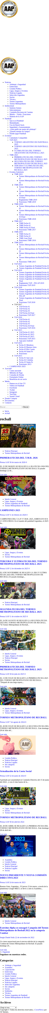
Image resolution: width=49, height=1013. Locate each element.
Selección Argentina (17, 95)
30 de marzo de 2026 (18, 462)
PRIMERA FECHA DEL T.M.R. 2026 (19, 458)
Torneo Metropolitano (18, 104)
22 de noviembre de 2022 (24, 937)
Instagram (13, 392)
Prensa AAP (5, 462)
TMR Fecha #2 (25, 225)
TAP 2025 (13, 140)
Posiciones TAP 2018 (27, 302)
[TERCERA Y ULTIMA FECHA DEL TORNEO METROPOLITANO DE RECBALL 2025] (18, 548)
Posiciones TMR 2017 (27, 230)
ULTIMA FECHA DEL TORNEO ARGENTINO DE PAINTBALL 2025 (29, 152)
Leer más (3, 475)
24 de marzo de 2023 (17, 882)
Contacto (8, 403)
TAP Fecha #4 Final (26, 313)
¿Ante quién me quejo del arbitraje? (23, 129)
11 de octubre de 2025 (18, 616)
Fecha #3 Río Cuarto (27, 349)
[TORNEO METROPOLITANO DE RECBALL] (18, 704)
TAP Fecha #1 (24, 307)
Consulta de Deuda (17, 375)
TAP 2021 (18, 264)
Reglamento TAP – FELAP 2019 (31, 283)
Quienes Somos (15, 108)
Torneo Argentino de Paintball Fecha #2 (34, 268)
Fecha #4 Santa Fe (26, 351)
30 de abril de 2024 (17, 822)
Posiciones (23, 354)
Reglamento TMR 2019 (28, 200)
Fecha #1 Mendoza (26, 345)
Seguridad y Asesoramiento (20, 127)
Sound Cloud (15, 396)
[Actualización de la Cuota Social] (18, 754)
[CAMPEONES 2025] (18, 495)
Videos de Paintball (17, 386)
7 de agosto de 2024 (17, 722)
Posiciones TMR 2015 (27, 262)
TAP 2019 (18, 270)
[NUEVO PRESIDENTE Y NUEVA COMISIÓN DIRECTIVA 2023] (18, 856)
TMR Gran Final (25, 238)
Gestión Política (15, 89)
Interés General (10, 499)
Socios (12, 97)
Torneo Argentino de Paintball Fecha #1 (34, 266)
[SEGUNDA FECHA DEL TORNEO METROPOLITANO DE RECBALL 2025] (18, 598)
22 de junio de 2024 (17, 776)
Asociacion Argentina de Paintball (18, 38)
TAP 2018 (18, 287)
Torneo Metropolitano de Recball (17, 453)
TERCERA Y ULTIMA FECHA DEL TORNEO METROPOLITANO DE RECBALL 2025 (28, 168)
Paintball (8, 119)
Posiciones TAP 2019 (27, 285)
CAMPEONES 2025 (18, 366)
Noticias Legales (16, 93)
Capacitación (10, 970)
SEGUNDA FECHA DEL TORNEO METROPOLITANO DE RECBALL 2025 (30, 162)
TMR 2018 (18, 204)
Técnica (12, 99)
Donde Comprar (11, 398)
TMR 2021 (18, 174)
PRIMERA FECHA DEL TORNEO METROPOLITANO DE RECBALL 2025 (30, 158)
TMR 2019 (18, 185)
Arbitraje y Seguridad (18, 84)
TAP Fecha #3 (24, 311)
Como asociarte (15, 371)
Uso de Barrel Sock (17, 125)
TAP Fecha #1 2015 (26, 332)
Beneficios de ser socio (18, 379)
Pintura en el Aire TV (18, 383)
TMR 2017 (18, 221)
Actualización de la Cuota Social (16, 771)
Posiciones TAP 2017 (27, 315)
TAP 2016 (18, 317)
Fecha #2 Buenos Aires (28, 347)
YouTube (13, 394)
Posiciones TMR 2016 (27, 240)
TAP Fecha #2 (24, 309)
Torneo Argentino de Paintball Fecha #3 (34, 277)
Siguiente (6, 952)
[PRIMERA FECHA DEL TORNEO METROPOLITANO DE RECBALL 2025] (18, 650)
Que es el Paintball (17, 121)
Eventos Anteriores (17, 172)
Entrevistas (14, 87)
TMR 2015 (18, 243)
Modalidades (14, 123)
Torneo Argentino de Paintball (16, 503)
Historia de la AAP (17, 116)
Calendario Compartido (18, 138)
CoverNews (39, 1010)
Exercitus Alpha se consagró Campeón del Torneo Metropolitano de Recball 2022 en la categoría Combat (24, 930)
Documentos (9, 401)
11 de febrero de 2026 (18, 515)
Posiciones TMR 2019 (27, 202)
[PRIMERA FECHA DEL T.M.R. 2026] (18, 447)
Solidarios (8, 991)
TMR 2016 (18, 232)
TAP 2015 (18, 330)
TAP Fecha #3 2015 (26, 336)
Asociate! (8, 369)
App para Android (26, 341)
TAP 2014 (18, 343)
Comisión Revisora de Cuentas (21, 112)
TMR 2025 (14, 155)
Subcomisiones (15, 110)
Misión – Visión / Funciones (20, 114)
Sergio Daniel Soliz (7, 937)
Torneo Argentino (16, 102)
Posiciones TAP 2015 (27, 339)
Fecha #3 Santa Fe (26, 362)
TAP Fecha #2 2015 (26, 334)
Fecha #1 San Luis (26, 358)
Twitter (12, 390)
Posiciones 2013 (25, 364)
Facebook (13, 388)
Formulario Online (16, 377)
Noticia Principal (11, 451)
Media (7, 381)
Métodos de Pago (16, 373)
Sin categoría (10, 765)
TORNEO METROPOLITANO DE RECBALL (23, 717)
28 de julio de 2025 (17, 674)
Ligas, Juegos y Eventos (19, 91)
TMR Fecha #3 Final (27, 228)
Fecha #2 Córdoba (26, 360)
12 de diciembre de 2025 (19, 568)
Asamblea (8, 860)
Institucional (9, 106)
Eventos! (8, 136)
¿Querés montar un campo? (20, 131)
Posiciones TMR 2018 (27, 219)
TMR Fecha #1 (25, 223)
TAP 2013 (18, 356)
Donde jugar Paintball (18, 134)
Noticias (8, 82)
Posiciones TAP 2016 (27, 328)
